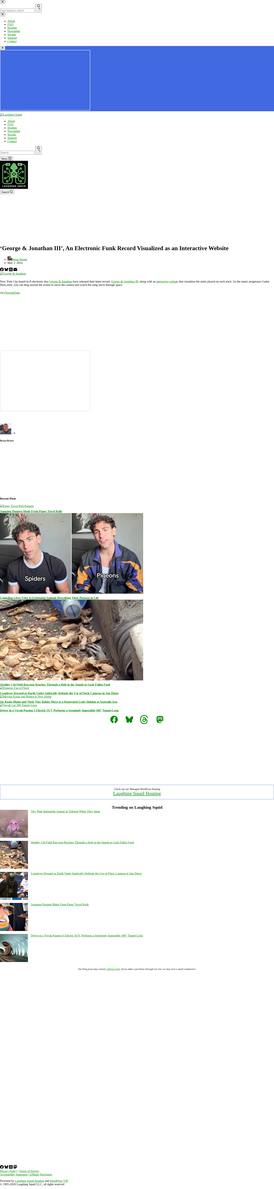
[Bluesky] (6, 270)
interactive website (167, 281)
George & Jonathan (60, 281)
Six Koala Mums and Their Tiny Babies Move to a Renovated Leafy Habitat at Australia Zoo (58, 701)
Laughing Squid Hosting (137, 793)
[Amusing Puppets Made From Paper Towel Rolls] (17, 506)
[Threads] (11, 270)
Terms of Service (29, 1171)
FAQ (10, 124)
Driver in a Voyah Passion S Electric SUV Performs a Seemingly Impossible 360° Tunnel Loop (59, 710)
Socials (11, 134)
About (11, 121)
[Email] (15, 270)
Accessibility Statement (13, 1174)
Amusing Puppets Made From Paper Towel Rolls (31, 511)
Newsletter (13, 131)
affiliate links (113, 969)
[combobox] (17, 153)
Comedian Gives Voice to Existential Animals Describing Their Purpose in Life (49, 597)
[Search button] (38, 150)
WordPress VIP (59, 1180)
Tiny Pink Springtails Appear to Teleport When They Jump (65, 811)
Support (12, 137)
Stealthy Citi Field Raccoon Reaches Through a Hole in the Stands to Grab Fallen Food (55, 684)
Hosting (12, 127)
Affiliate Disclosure (40, 1174)
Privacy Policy (8, 1171)
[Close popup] (2, 48)
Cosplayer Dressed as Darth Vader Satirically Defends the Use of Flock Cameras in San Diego (59, 693)
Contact (12, 141)
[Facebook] (2, 270)
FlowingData (12, 292)
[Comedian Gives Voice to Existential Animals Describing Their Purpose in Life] (71, 592)
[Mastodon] (15, 1167)
